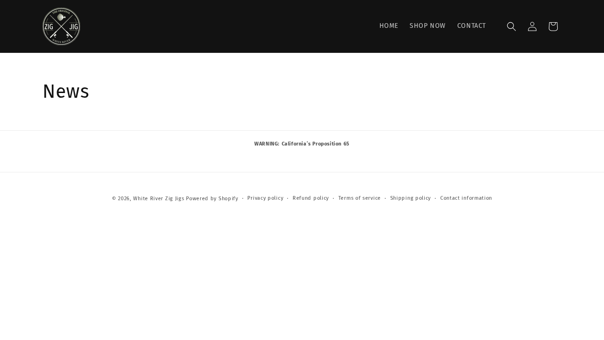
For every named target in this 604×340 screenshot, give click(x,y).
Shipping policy (410, 198)
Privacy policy (265, 198)
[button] (511, 26)
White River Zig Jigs (158, 199)
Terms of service (359, 198)
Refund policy (311, 198)
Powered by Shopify (212, 199)
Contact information (466, 198)
